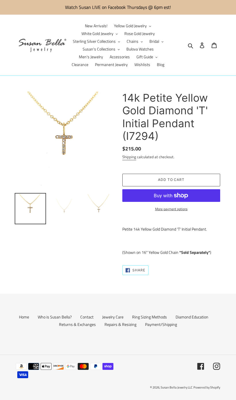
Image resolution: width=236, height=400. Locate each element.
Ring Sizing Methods (149, 317)
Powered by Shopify (206, 387)
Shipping (129, 157)
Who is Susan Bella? (55, 317)
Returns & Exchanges (77, 324)
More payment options (171, 209)
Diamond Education (192, 317)
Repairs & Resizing (120, 324)
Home (24, 317)
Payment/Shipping (161, 324)
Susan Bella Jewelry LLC (177, 387)
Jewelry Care (112, 317)
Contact (87, 317)
